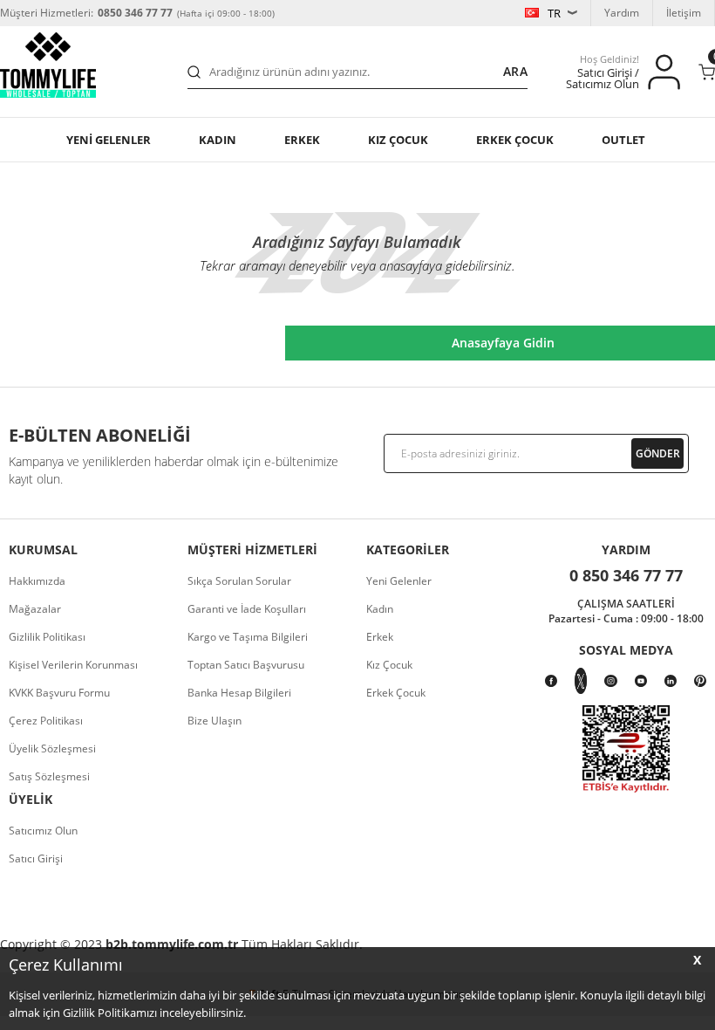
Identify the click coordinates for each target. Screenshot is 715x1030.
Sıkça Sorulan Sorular (239, 580)
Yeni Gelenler (399, 580)
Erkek (302, 140)
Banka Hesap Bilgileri (239, 692)
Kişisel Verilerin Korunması (73, 664)
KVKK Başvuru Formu (59, 692)
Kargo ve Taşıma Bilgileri (247, 636)
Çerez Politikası (46, 720)
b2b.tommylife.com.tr (172, 944)
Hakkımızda (37, 580)
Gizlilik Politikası (47, 636)
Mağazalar (35, 608)
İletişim (683, 12)
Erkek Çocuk (396, 692)
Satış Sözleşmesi (49, 776)
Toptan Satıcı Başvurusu (245, 664)
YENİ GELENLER (108, 140)
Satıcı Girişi (36, 858)
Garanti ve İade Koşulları (246, 608)
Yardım (621, 12)
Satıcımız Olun (43, 830)
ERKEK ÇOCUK (515, 140)
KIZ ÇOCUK (398, 140)
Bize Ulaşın (214, 720)
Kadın (217, 140)
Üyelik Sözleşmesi (52, 748)
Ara (515, 71)
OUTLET (623, 140)
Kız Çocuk (389, 664)
